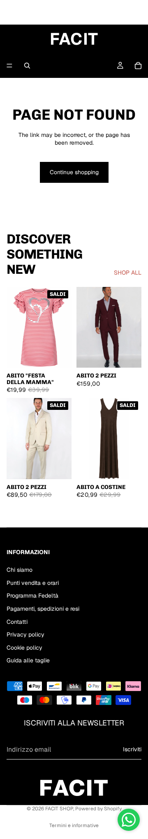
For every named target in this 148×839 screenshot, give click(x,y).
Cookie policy (24, 647)
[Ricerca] (27, 66)
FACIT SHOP (59, 808)
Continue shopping (74, 172)
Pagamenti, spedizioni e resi (43, 608)
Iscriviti (132, 749)
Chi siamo (19, 569)
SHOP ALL (127, 272)
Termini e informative (74, 825)
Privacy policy (25, 634)
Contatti (17, 621)
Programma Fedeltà (32, 595)
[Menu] (9, 65)
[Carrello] (138, 66)
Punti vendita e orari (33, 583)
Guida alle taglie (28, 660)
